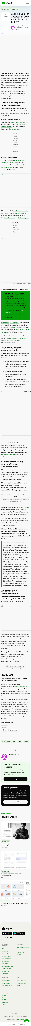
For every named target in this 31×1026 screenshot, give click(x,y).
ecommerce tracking (11, 340)
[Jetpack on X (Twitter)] (3, 937)
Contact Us (5, 1002)
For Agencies (20, 952)
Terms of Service (21, 981)
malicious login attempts (10, 454)
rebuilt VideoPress (16, 122)
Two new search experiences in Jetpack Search (11, 874)
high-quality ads (23, 218)
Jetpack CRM (6, 956)
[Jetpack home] (7, 3)
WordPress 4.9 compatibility (18, 338)
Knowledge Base (6, 993)
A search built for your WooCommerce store (15, 903)
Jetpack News (5, 9)
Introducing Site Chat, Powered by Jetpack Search (12, 845)
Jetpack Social (6, 963)
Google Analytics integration (10, 323)
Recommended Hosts (23, 947)
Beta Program (6, 983)
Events (13, 741)
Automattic (20, 1019)
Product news (14, 9)
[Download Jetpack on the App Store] (7, 933)
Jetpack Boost (6, 954)
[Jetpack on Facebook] (6, 937)
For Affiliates (20, 955)
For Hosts (19, 950)
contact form (15, 129)
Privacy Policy (21, 983)
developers (8, 686)
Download (5, 973)
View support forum (15, 802)
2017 (3, 741)
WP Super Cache (7, 971)
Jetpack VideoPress (7, 966)
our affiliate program (22, 507)
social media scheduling (20, 211)
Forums (4, 995)
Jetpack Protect (6, 959)
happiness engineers (21, 686)
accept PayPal (12, 327)
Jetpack (4, 951)
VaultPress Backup (7, 968)
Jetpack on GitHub (7, 985)
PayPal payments (9, 218)
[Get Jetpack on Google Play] (19, 933)
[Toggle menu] (27, 3)
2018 (8, 741)
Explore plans (15, 779)
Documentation (6, 981)
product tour (17, 659)
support (19, 741)
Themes (26, 741)
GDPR (18, 985)
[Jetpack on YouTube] (11, 937)
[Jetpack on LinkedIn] (8, 937)
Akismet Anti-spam (7, 949)
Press (3, 1004)
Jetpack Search (6, 961)
